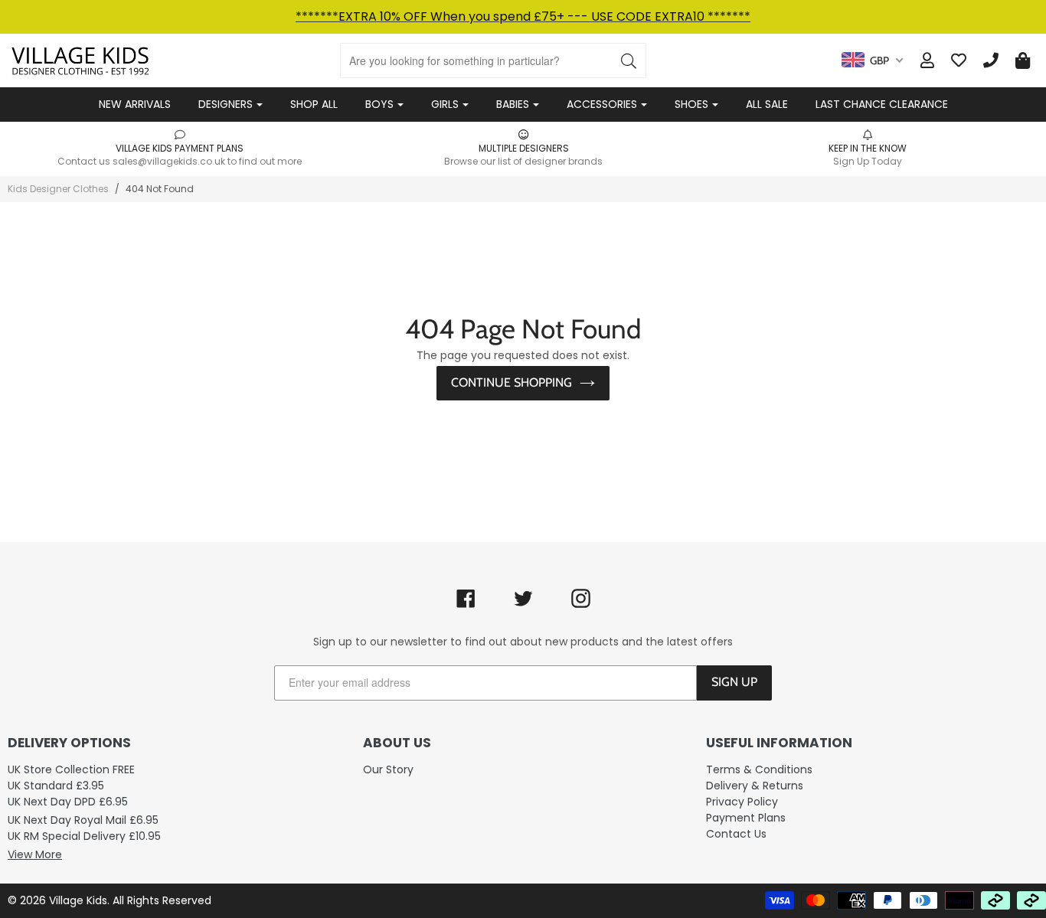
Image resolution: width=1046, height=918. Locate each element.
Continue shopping (511, 382)
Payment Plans (746, 817)
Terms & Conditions (759, 769)
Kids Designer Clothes (58, 188)
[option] (179, 148)
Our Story (388, 769)
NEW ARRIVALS (135, 104)
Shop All (314, 104)
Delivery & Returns (754, 785)
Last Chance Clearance (882, 104)
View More (35, 854)
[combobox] (872, 60)
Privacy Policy (742, 801)
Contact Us (736, 833)
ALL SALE (767, 104)
